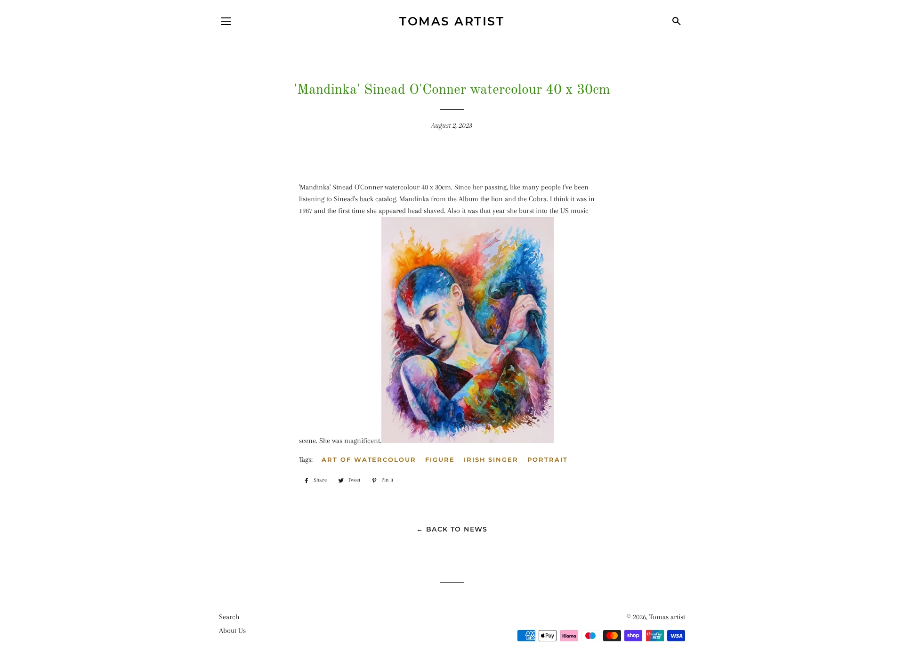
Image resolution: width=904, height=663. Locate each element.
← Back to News (452, 529)
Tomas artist (451, 21)
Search (229, 617)
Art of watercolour (369, 459)
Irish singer (491, 459)
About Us (232, 630)
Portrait (547, 459)
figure (440, 459)
